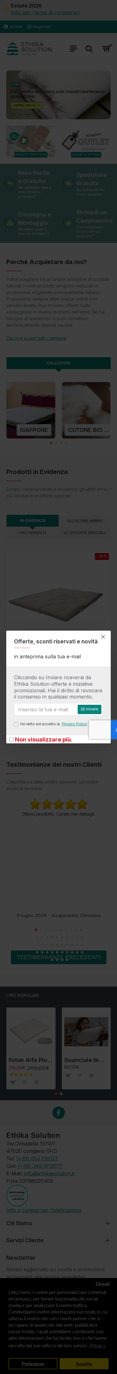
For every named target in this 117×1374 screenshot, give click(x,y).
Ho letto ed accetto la (53, 724)
